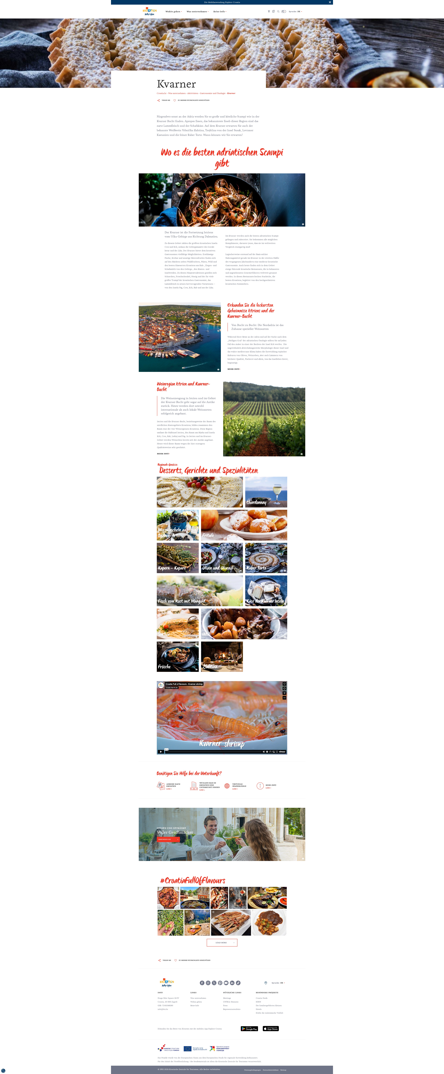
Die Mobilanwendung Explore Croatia (222, 2)
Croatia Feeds (261, 998)
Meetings (227, 998)
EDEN (258, 1002)
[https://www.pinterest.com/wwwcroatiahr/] (220, 983)
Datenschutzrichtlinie (271, 1070)
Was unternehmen (198, 998)
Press (225, 1005)
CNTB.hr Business (230, 1002)
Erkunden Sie (164, 839)
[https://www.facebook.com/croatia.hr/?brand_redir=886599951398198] (202, 983)
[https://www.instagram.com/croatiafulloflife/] (208, 983)
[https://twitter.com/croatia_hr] (214, 983)
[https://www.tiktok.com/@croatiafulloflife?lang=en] (238, 983)
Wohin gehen (196, 1002)
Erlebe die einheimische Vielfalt (269, 1013)
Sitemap (283, 1070)
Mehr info (233, 369)
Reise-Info (194, 1005)
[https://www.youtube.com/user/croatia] (226, 983)
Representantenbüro (231, 1009)
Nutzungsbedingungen (252, 1070)
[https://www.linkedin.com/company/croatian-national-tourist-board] (232, 983)
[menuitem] (249, 1028)
